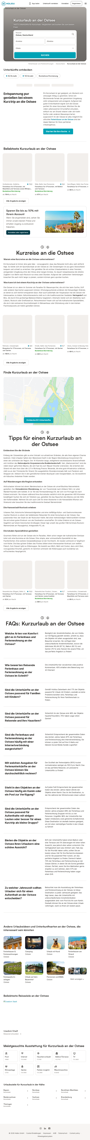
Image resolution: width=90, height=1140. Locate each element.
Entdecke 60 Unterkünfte (39, 420)
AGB (54, 1133)
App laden (35, 3)
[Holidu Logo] (12, 3)
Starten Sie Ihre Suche (56, 131)
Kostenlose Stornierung (48, 76)
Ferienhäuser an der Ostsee (62, 119)
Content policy (75, 1133)
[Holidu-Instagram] (41, 1128)
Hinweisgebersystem (45, 1136)
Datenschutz (62, 1133)
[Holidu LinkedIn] (45, 1128)
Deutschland (60, 64)
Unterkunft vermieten (50, 3)
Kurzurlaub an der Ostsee (76, 64)
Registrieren (76, 3)
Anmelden (65, 3)
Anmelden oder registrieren (18, 232)
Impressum (47, 1133)
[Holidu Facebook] (49, 1128)
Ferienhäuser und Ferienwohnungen (40, 64)
